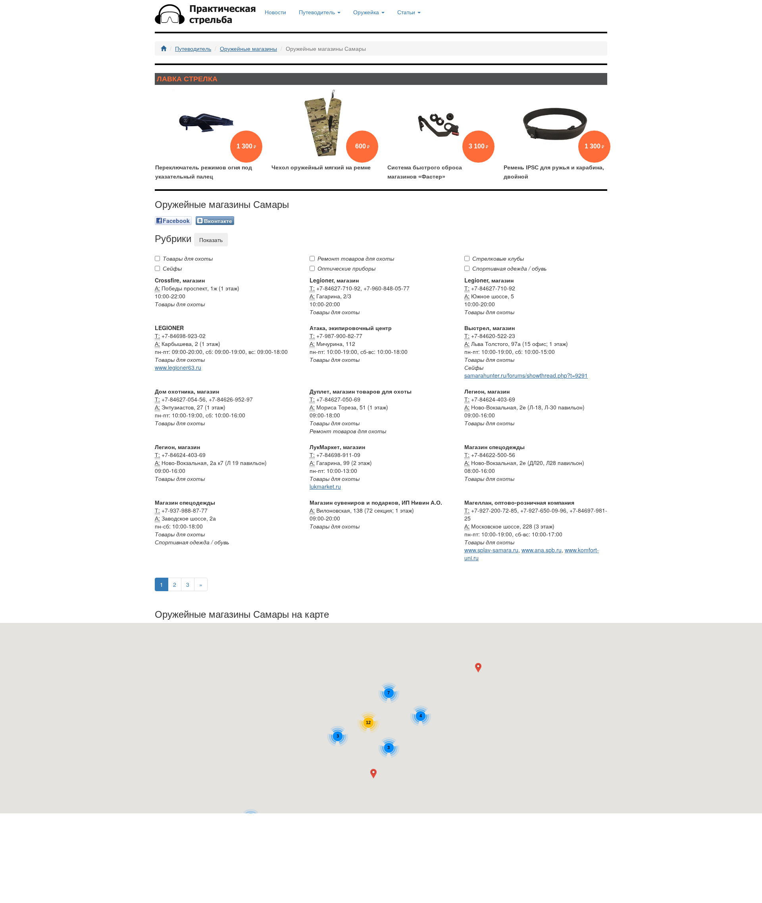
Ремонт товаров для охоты (356, 258)
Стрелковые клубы (498, 258)
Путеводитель (193, 48)
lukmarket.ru (325, 486)
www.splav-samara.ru (491, 550)
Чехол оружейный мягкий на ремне (321, 167)
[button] (375, 775)
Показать (211, 240)
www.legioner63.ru (178, 367)
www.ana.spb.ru (541, 550)
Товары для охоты (188, 258)
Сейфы (172, 268)
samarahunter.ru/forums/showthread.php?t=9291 (526, 375)
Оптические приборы (346, 268)
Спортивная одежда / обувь (509, 268)
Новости (275, 12)
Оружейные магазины (248, 48)
